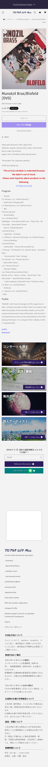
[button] (2, 12)
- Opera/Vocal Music (12, 566)
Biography (6, 332)
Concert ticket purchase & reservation (19, 555)
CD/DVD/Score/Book (23, 19)
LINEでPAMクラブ (20, 470)
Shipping (11, 111)
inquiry (7, 622)
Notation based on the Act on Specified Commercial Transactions (19, 615)
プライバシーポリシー (13, 627)
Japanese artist (10, 592)
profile (4, 329)
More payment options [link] (24, 130)
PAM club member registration (16, 603)
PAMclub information (22, 464)
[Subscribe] (40, 457)
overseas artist (10, 587)
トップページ (9, 19)
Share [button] (6, 137)
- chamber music (11, 571)
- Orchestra (9, 560)
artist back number (12, 598)
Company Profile (11, 608)
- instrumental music (12, 576)
